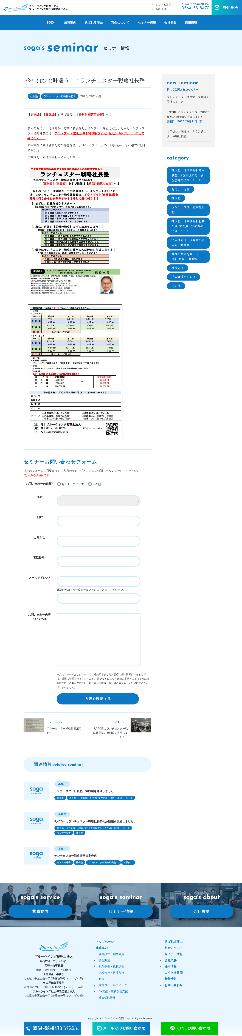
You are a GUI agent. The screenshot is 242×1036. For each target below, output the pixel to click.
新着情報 (160, 9)
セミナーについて (72, 484)
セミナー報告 (64, 832)
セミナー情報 (147, 22)
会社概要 (170, 22)
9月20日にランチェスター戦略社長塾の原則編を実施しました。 (110, 733)
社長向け (128, 862)
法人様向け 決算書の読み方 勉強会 (188, 242)
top (50, 22)
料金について (120, 22)
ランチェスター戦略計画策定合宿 (75, 855)
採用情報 (191, 22)
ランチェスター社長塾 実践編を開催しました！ (85, 791)
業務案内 (70, 22)
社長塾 (34, 96)
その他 (96, 484)
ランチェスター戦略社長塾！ (60, 96)
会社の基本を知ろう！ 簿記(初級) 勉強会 (188, 256)
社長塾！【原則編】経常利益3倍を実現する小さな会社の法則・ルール (93, 828)
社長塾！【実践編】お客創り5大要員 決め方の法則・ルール (101, 797)
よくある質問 (163, 4)
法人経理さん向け (183, 277)
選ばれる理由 (94, 22)
